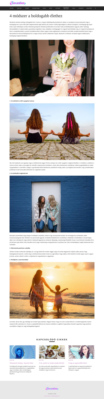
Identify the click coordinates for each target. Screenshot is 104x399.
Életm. (12, 360)
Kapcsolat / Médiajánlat (52, 396)
